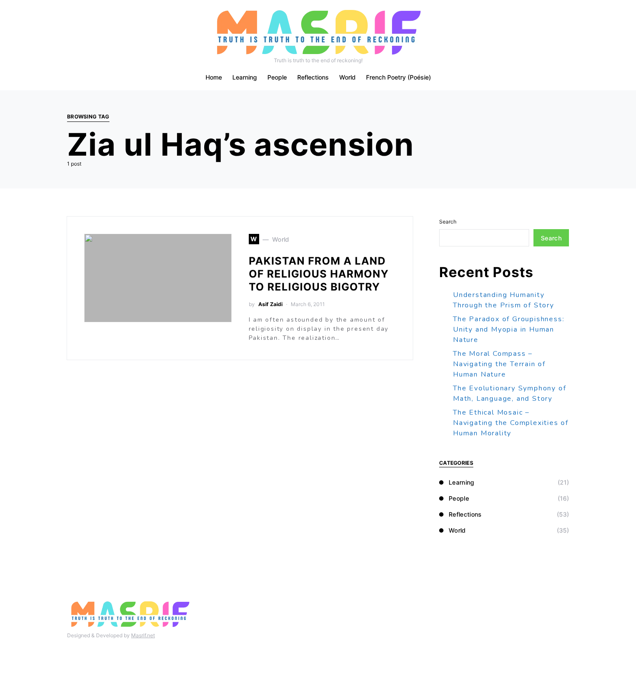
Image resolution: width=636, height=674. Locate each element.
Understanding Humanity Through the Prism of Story (503, 300)
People (459, 498)
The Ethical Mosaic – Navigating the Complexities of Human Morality (511, 423)
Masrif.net (143, 635)
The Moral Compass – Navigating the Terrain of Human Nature (499, 364)
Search (447, 221)
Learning (462, 482)
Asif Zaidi (270, 304)
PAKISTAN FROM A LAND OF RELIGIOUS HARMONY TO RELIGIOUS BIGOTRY (319, 274)
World (457, 530)
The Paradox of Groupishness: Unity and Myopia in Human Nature (508, 329)
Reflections (465, 514)
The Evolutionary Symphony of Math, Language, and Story (509, 393)
